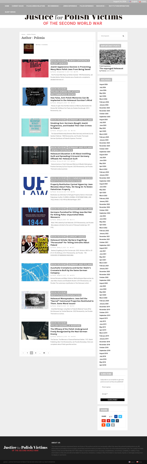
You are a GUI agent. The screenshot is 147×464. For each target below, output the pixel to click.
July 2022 (103, 216)
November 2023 (105, 178)
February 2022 (104, 230)
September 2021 (105, 245)
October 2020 (104, 277)
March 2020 (103, 298)
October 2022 (104, 210)
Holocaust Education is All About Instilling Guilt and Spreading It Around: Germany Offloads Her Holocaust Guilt (70, 156)
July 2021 (103, 251)
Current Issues (18, 6)
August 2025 (104, 119)
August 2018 (104, 353)
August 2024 (104, 154)
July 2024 (103, 157)
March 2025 (103, 134)
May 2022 (103, 222)
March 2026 (103, 99)
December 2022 (105, 204)
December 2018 (105, 342)
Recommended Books (63, 94)
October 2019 (104, 312)
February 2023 (104, 198)
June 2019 (103, 324)
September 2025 (105, 116)
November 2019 (105, 309)
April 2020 (103, 295)
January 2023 (104, 201)
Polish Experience (87, 6)
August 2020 (104, 283)
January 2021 (104, 268)
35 (44, 353)
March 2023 (103, 195)
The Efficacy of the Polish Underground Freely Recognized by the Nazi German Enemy (69, 331)
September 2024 (105, 152)
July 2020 (103, 286)
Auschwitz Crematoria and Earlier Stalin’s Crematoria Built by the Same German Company (70, 270)
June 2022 (103, 219)
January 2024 (104, 175)
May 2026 (103, 93)
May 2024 (103, 163)
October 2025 (104, 113)
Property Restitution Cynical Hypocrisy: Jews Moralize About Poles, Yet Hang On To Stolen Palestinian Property (71, 186)
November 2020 (105, 274)
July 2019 (103, 321)
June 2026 (103, 90)
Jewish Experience (70, 6)
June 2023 (103, 187)
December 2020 (105, 271)
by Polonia (103, 71)
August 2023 (104, 184)
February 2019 (104, 336)
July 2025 (103, 122)
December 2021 (105, 236)
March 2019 (103, 333)
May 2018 (103, 362)
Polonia (33, 34)
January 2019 (104, 339)
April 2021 (103, 260)
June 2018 (103, 359)
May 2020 (103, 292)
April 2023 (103, 192)
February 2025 (104, 137)
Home (7, 6)
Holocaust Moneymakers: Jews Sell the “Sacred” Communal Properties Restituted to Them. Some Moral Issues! (72, 301)
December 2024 (105, 143)
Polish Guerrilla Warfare (66, 325)
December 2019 (105, 306)
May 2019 (103, 327)
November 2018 (105, 344)
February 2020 (104, 301)
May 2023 (103, 189)
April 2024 (103, 166)
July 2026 (103, 87)
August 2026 (104, 84)
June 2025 (103, 125)
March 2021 (103, 263)
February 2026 (104, 102)
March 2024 (103, 169)
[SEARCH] (123, 36)
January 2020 (104, 304)
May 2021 (103, 257)
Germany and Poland (80, 120)
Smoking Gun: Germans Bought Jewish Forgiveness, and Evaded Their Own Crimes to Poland (71, 125)
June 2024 (103, 160)
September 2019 (105, 315)
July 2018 (103, 356)
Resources (100, 6)
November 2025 (105, 111)
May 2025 (103, 128)
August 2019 (104, 318)
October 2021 (104, 242)
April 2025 (103, 131)
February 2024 (104, 172)
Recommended (53, 6)
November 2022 (105, 207)
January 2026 (104, 105)
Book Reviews (58, 60)
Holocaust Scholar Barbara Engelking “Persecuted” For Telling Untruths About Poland (69, 242)
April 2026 (103, 96)
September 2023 (105, 181)
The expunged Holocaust (111, 68)
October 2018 (104, 347)
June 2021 (103, 254)
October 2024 (104, 149)
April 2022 (103, 225)
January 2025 (104, 140)
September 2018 (105, 350)
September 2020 (105, 280)
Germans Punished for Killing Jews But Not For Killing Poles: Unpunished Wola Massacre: (71, 214)
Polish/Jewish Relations (35, 6)
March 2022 (103, 228)
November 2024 (105, 146)
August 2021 (104, 248)
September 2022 (105, 213)
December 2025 (105, 108)
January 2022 (104, 233)
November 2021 (105, 239)
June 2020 (103, 289)
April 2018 (103, 365)
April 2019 (103, 330)
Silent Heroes (10, 12)
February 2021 (104, 266)
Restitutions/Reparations (119, 6)
